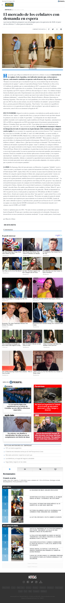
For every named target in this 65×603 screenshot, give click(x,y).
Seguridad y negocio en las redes (16, 462)
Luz (25, 591)
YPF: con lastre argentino (13, 448)
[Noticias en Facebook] (28, 582)
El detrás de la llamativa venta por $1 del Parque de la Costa (24, 451)
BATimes (43, 591)
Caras (13, 587)
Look (20, 591)
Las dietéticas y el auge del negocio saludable (20, 458)
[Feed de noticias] (36, 582)
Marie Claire (20, 587)
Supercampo (59, 587)
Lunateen (36, 591)
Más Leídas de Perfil (10, 526)
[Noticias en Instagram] (24, 582)
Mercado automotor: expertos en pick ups (19, 455)
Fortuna (29, 587)
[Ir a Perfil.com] (61, 1)
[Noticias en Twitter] (32, 582)
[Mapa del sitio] (40, 582)
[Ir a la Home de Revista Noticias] (9, 4)
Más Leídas (7, 487)
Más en (6, 382)
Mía (30, 591)
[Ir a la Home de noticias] (32, 577)
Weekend (42, 587)
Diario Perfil (6, 587)
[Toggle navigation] (2, 5)
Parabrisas (50, 587)
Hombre (35, 587)
